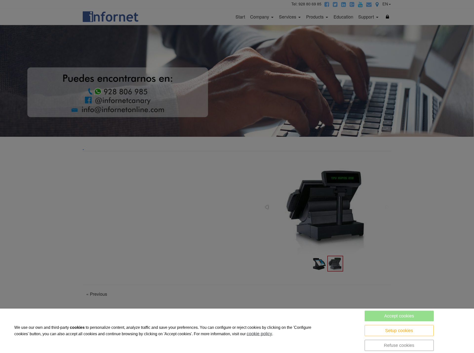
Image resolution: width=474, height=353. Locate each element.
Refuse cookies (399, 345)
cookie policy (259, 333)
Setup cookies (399, 330)
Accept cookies (399, 316)
